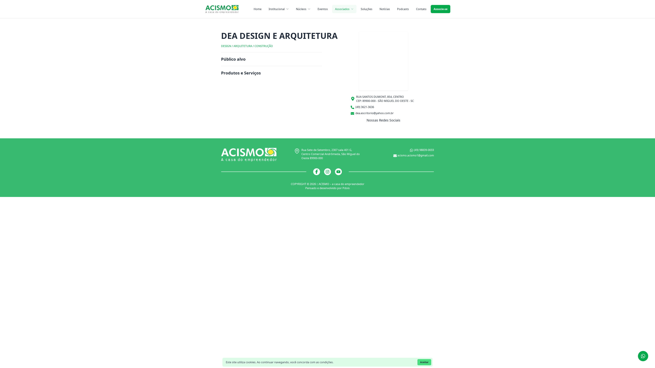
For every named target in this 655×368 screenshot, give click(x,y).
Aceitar (424, 362)
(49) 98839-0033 (423, 150)
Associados (342, 9)
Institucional (277, 9)
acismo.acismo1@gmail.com (415, 155)
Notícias (385, 9)
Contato (421, 9)
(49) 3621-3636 (364, 107)
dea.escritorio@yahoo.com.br (374, 113)
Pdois (346, 188)
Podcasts (403, 9)
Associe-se (440, 9)
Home (257, 9)
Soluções (366, 9)
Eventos (323, 9)
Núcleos (301, 9)
